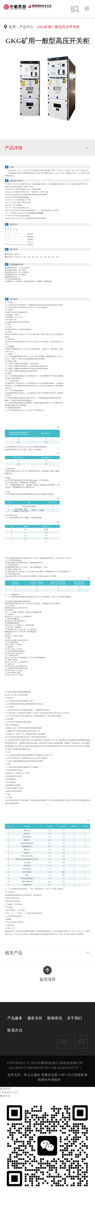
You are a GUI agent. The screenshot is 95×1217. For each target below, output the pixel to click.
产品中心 (26, 26)
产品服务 (14, 1017)
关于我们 (74, 1017)
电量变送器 (49, 1074)
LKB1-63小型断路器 (72, 1074)
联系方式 (14, 1030)
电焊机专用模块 (49, 1079)
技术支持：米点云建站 (24, 1074)
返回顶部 (47, 977)
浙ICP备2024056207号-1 (63, 1067)
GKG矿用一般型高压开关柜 (58, 26)
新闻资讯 (54, 1017)
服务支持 (34, 1017)
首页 (12, 26)
